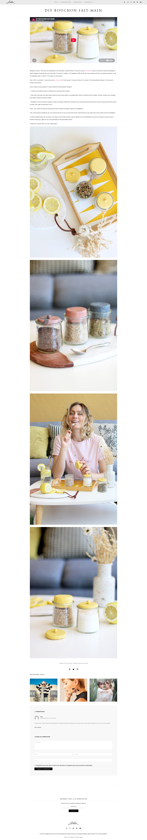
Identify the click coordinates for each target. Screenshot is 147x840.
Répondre (37, 727)
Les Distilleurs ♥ (71, 837)
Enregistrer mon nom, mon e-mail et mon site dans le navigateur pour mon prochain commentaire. (64, 765)
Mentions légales (79, 837)
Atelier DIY (66, 2)
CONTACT (88, 2)
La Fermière (88, 70)
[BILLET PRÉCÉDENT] (32, 784)
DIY (56, 2)
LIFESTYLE (78, 2)
